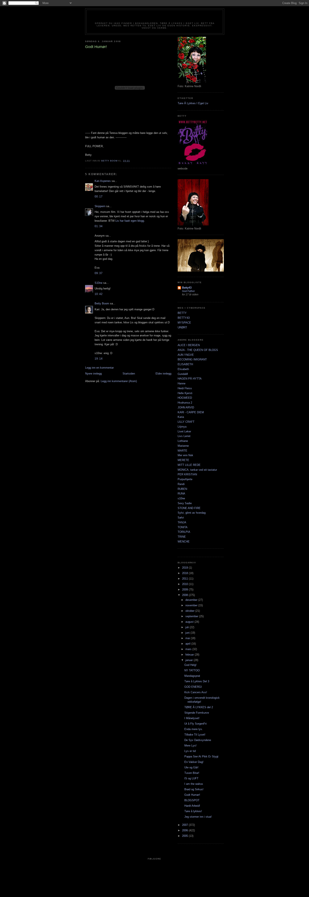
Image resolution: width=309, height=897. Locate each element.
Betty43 (186, 287)
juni (187, 632)
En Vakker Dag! (193, 762)
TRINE (182, 536)
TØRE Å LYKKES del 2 (198, 707)
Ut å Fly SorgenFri (195, 723)
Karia (181, 417)
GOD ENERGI (193, 686)
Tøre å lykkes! (193, 811)
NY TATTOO (192, 670)
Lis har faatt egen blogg (129, 220)
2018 (185, 573)
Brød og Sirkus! (193, 789)
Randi (181, 484)
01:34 (99, 226)
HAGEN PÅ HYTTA (190, 378)
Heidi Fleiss (185, 388)
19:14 (99, 358)
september (192, 616)
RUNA (181, 493)
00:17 (99, 196)
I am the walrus (193, 783)
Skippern (100, 206)
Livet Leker (184, 431)
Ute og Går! (191, 767)
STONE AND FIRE (189, 508)
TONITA (183, 527)
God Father (188, 291)
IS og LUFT (191, 778)
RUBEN (182, 488)
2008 (185, 595)
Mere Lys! (190, 745)
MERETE (183, 460)
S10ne (98, 282)
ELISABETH (185, 364)
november (191, 605)
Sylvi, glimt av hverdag (192, 512)
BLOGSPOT (191, 800)
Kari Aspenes (103, 181)
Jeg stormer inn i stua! (198, 816)
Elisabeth (183, 369)
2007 (185, 824)
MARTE (182, 450)
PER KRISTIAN (187, 474)
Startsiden (129, 373)
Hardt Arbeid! (192, 805)
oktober (190, 610)
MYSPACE (184, 322)
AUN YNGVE (186, 354)
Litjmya (182, 426)
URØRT (182, 327)
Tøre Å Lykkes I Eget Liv (193, 103)
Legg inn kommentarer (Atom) (119, 381)
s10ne (181, 498)
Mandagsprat (192, 675)
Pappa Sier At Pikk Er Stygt (201, 756)
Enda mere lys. (193, 729)
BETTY (182, 313)
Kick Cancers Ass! (195, 692)
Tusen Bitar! (191, 772)
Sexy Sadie (185, 503)
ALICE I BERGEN (189, 345)
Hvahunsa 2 (185, 402)
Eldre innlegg (163, 373)
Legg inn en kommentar (99, 367)
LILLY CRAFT (186, 421)
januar (189, 660)
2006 (185, 830)
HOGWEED (185, 397)
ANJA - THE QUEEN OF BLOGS (198, 350)
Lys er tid (190, 751)
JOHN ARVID (186, 407)
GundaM (183, 374)
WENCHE (184, 541)
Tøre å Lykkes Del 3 (196, 681)
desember (191, 599)
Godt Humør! (192, 794)
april (188, 643)
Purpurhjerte (185, 479)
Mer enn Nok (185, 455)
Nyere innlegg (93, 373)
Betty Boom (102, 303)
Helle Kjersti (185, 393)
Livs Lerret (184, 436)
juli (187, 627)
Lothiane (183, 441)
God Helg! (190, 664)
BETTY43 (184, 317)
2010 (185, 584)
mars (188, 649)
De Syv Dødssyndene (197, 740)
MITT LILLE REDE (189, 464)
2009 (185, 589)
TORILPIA (184, 531)
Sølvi (181, 517)
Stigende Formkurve (196, 712)
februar (190, 654)
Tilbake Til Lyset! (194, 734)
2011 (185, 578)
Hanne (181, 383)
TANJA (182, 522)
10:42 (99, 294)
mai (188, 638)
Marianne (183, 445)
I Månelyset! (191, 718)
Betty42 (154, 17)
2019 (185, 567)
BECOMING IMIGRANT (192, 359)
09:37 (99, 273)
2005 (185, 835)
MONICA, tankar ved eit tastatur (197, 469)
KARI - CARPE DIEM (191, 412)
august (189, 621)
